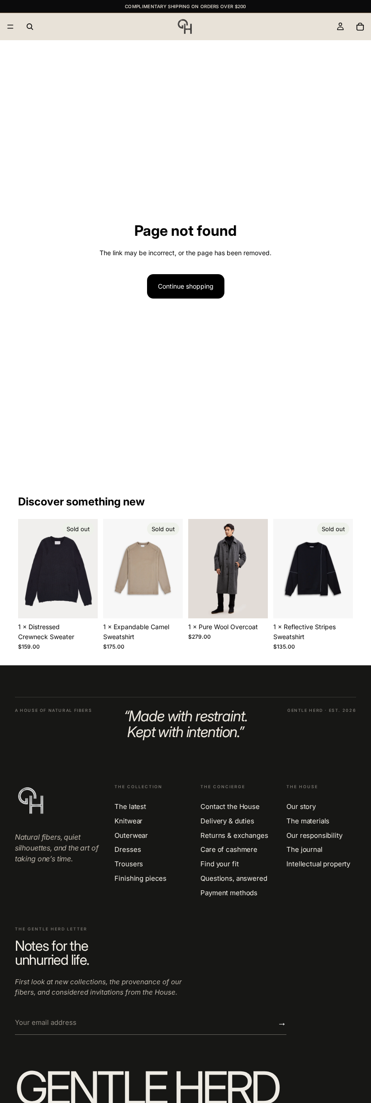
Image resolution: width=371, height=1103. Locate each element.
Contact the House (229, 807)
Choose (261, 604)
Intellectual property (318, 864)
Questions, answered (233, 878)
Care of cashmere (228, 850)
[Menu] (10, 26)
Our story (301, 807)
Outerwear (131, 836)
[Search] (30, 27)
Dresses (127, 850)
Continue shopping (186, 286)
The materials (307, 821)
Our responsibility (314, 836)
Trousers (128, 864)
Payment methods (228, 893)
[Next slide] (88, 569)
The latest (130, 807)
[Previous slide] (28, 569)
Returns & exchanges (234, 836)
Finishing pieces (140, 878)
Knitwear (128, 821)
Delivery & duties (227, 821)
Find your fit (219, 864)
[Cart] (360, 27)
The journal (304, 850)
